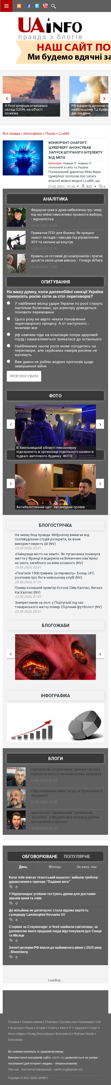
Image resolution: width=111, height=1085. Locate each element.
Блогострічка (55, 525)
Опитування (55, 281)
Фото (55, 395)
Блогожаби (55, 625)
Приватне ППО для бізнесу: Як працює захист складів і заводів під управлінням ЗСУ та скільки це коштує (65, 237)
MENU (6, 6)
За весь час (87, 867)
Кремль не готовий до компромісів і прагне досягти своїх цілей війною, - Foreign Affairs (67, 258)
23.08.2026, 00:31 (28, 611)
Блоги (55, 758)
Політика (51, 1021)
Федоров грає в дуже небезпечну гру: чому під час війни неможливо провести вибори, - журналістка (66, 214)
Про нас (13, 1069)
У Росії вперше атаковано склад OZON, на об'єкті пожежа (26, 109)
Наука (29, 1027)
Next (105, 98)
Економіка (86, 1021)
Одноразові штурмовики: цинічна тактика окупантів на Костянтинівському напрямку (66, 771)
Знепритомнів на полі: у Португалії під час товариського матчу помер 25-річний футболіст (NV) (58, 605)
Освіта (52, 1027)
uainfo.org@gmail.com (68, 1069)
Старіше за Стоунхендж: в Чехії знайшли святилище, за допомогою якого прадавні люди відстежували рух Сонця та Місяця (55, 931)
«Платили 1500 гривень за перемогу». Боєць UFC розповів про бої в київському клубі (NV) (54, 575)
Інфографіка (55, 695)
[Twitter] (36, 7)
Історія (40, 1027)
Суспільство (68, 1021)
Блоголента (63, 1033)
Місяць (55, 867)
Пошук (50, 133)
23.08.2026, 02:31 (28, 548)
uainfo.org (58, 1057)
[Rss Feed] (19, 7)
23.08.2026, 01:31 (28, 582)
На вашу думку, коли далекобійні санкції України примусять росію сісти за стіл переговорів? (55, 294)
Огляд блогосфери (40, 1033)
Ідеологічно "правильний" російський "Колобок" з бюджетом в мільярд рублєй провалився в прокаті (65, 817)
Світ (98, 1021)
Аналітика (55, 199)
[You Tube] (44, 7)
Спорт (93, 1027)
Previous (5, 98)
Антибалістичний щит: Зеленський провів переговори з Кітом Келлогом (50, 509)
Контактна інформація (36, 1069)
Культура (16, 1027)
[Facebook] (27, 7)
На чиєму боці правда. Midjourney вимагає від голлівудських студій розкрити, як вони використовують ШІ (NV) (52, 539)
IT (70, 1027)
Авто (63, 1027)
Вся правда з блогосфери (22, 133)
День (23, 867)
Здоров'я (80, 1027)
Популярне (77, 856)
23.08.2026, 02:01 (28, 567)
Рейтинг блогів (84, 1033)
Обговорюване (39, 856)
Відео (21, 1033)
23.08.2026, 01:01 (28, 597)
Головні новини (32, 1021)
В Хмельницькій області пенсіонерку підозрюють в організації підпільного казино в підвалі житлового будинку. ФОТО (55, 452)
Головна (13, 1021)
